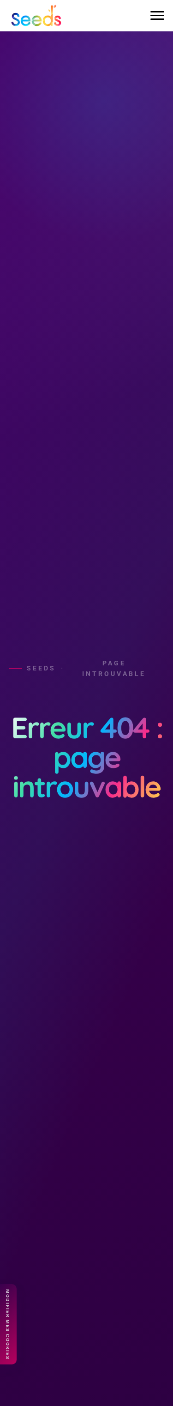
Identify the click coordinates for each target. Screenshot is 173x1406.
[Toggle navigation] (157, 15)
